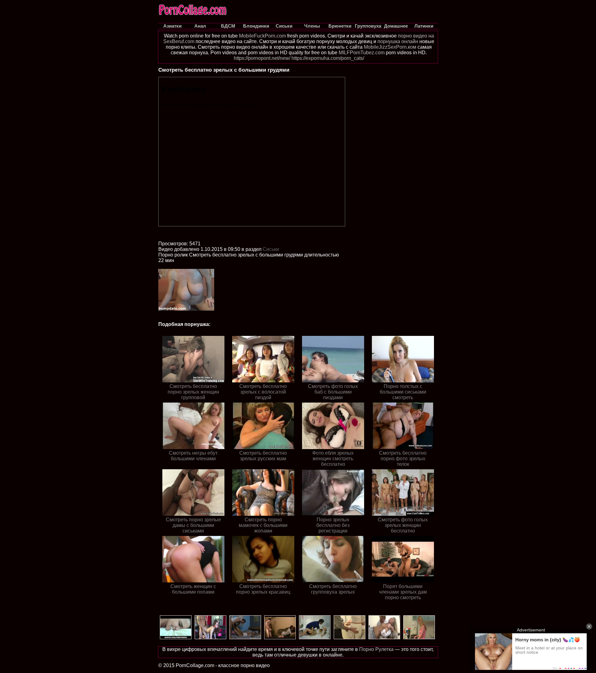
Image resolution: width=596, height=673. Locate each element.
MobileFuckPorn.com (262, 35)
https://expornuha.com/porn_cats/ (327, 58)
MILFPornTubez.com (362, 52)
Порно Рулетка (376, 649)
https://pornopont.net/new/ (262, 58)
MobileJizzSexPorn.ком (390, 47)
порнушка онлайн (397, 41)
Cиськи (271, 249)
